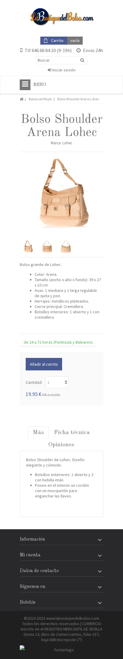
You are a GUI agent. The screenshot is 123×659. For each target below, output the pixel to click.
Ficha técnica (72, 433)
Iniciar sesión (63, 70)
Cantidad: (34, 382)
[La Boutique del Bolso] (61, 17)
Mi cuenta (30, 555)
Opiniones (61, 445)
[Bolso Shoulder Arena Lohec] (28, 246)
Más (38, 433)
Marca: (56, 142)
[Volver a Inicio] (21, 99)
